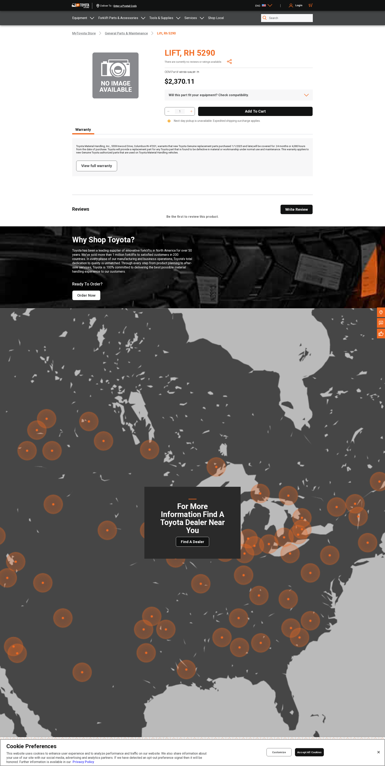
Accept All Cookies (309, 752)
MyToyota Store (84, 33)
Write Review (296, 209)
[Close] (378, 752)
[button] (168, 111)
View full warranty (96, 165)
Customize (279, 752)
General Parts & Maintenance (126, 33)
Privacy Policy (83, 762)
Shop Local (216, 18)
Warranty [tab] (83, 129)
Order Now (86, 295)
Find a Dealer (192, 541)
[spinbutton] (179, 111)
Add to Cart (255, 111)
